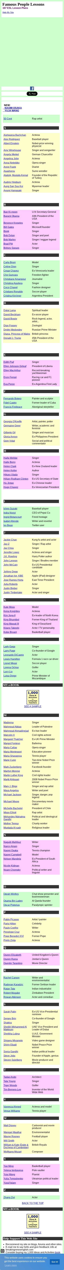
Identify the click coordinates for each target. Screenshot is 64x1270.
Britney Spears (11, 248)
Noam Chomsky (12, 870)
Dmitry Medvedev (13, 329)
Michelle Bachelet (13, 808)
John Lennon (10, 560)
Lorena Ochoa (11, 667)
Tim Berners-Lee (12, 1089)
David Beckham (12, 314)
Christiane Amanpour (15, 279)
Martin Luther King (13, 775)
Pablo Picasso (11, 919)
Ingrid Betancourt (13, 517)
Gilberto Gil (9, 432)
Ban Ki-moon (10, 212)
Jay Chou (9, 548)
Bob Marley (10, 239)
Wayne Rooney (12, 1136)
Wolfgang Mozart (12, 1151)
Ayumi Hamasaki (13, 190)
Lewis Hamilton (12, 659)
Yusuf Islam (10, 1183)
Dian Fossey (10, 325)
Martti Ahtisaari (11, 779)
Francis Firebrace (13, 407)
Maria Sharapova (13, 756)
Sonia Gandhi (11, 1051)
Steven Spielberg (13, 1060)
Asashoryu (9, 171)
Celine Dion (10, 266)
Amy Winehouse (12, 150)
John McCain (11, 565)
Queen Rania (11, 959)
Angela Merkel (11, 154)
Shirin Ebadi (10, 1044)
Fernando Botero (12, 398)
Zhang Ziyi (9, 1197)
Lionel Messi (10, 663)
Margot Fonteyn (12, 743)
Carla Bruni (10, 262)
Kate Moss (9, 607)
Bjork (6, 231)
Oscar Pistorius (12, 905)
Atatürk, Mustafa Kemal (16, 175)
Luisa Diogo (10, 675)
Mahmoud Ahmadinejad (16, 731)
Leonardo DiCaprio (14, 655)
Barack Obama (11, 216)
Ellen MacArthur (12, 370)
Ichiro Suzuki (10, 508)
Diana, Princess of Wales (17, 334)
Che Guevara (11, 275)
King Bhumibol (11, 619)
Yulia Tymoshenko (13, 1178)
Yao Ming (9, 1166)
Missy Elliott (10, 812)
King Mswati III (11, 623)
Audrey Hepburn (12, 182)
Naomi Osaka (11, 850)
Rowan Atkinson (12, 997)
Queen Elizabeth (12, 955)
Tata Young (9, 1081)
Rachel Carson (11, 977)
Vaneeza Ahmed (12, 1106)
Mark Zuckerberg (12, 767)
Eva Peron (9, 384)
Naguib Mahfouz (12, 842)
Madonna (9, 722)
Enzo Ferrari (10, 377)
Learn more (11, 1265)
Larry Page (9, 650)
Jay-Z (7, 544)
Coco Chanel (11, 287)
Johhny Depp (11, 571)
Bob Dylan (9, 235)
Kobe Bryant (10, 632)
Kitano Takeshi (11, 628)
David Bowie (10, 318)
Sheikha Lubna (12, 1033)
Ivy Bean (8, 525)
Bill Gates (9, 227)
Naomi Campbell (12, 854)
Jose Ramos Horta (13, 580)
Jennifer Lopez (11, 552)
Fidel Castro (10, 402)
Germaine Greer (12, 425)
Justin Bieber (10, 588)
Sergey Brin (10, 1018)
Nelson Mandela (12, 859)
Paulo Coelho (11, 928)
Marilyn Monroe (12, 771)
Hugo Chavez (11, 487)
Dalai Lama (10, 310)
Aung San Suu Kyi (13, 186)
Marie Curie (10, 760)
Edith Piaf (9, 362)
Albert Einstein (11, 143)
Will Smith (9, 1140)
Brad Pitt (8, 244)
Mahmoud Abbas (12, 726)
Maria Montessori (13, 751)
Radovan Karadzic (13, 984)
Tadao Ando (10, 1077)
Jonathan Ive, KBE (13, 576)
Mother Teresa (11, 823)
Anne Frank (10, 167)
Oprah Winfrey (11, 894)
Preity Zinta (10, 940)
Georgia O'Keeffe (13, 421)
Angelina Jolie (11, 158)
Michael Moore (11, 801)
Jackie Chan (10, 539)
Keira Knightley (12, 611)
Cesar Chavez (11, 270)
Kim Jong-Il (9, 615)
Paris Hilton (10, 923)
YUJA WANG (11, 110)
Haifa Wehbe (10, 458)
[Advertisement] (32, 53)
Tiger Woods (10, 1085)
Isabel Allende (11, 521)
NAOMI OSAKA (12, 108)
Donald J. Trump (12, 338)
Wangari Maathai (12, 1132)
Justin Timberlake (13, 592)
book (57, 1252)
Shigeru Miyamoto (13, 1040)
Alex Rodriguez (12, 139)
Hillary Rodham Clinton (16, 479)
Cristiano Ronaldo (13, 291)
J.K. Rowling (10, 556)
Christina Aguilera (13, 283)
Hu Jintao (9, 483)
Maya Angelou (11, 790)
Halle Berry (9, 462)
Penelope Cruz (11, 932)
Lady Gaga (9, 646)
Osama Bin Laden (13, 901)
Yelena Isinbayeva (13, 1170)
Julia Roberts (11, 584)
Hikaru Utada (11, 474)
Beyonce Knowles (13, 223)
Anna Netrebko (11, 162)
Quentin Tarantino (13, 963)
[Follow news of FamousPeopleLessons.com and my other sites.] (32, 89)
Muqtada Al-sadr (12, 827)
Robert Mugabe (12, 993)
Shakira (8, 1022)
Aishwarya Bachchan (15, 135)
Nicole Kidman (11, 865)
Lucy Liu (8, 671)
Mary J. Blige (10, 786)
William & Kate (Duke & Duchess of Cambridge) (16, 1146)
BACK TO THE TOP (33, 1203)
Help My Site (8, 12)
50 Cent (8, 118)
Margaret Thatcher (13, 739)
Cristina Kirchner (12, 295)
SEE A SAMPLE (32, 706)
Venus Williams (12, 1111)
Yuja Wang (9, 1174)
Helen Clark (10, 466)
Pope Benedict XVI (14, 936)
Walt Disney (10, 1125)
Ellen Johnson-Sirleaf (15, 366)
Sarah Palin (10, 1011)
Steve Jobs (9, 1055)
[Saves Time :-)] (33, 704)
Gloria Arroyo (10, 436)
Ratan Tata (9, 988)
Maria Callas (10, 747)
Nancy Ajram (10, 846)
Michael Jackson (12, 794)
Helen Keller (10, 470)
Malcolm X (9, 735)
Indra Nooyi (10, 513)
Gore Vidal (9, 441)
